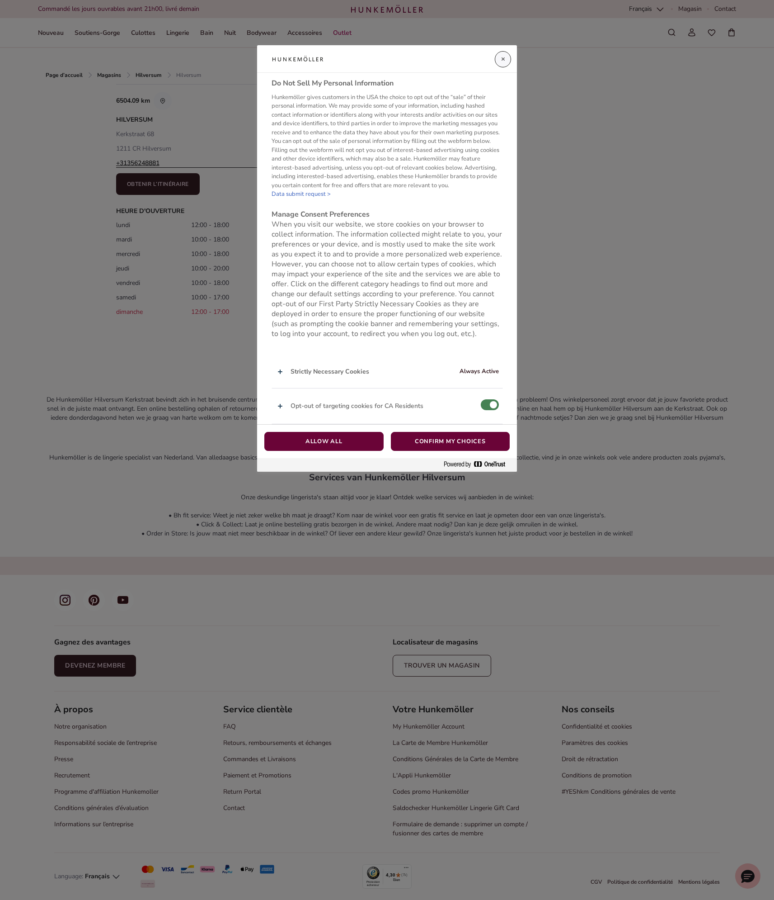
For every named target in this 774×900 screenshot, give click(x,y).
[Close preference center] (503, 59)
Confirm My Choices (450, 441)
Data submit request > (301, 194)
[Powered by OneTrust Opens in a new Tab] (478, 464)
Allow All (323, 441)
